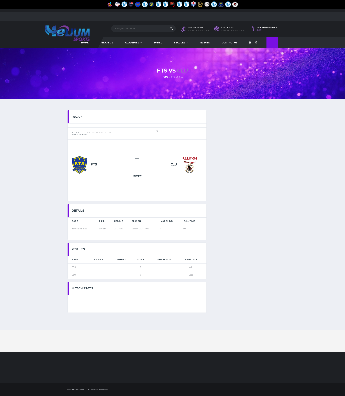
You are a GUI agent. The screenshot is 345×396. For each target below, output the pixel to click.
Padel (158, 42)
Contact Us (229, 42)
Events (205, 42)
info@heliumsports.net (232, 30)
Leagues (179, 42)
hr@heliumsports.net (198, 30)
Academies (132, 42)
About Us (107, 42)
